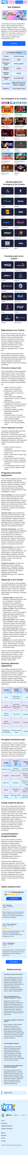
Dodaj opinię (14, 898)
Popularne (4, 102)
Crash (17, 102)
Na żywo (11, 103)
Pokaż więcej (14, 961)
